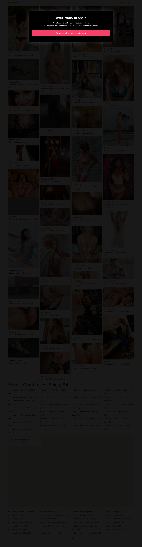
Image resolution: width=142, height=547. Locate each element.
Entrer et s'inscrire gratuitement (71, 33)
